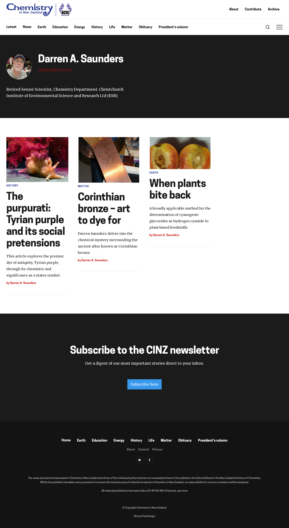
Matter (126, 27)
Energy (79, 27)
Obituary (145, 27)
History (97, 27)
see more (182, 491)
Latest (11, 27)
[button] (279, 27)
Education (60, 27)
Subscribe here (144, 384)
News (27, 27)
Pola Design (148, 516)
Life (112, 27)
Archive (273, 9)
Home (66, 440)
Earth (42, 27)
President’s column (173, 27)
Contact (143, 449)
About (233, 9)
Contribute (253, 9)
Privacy (157, 449)
